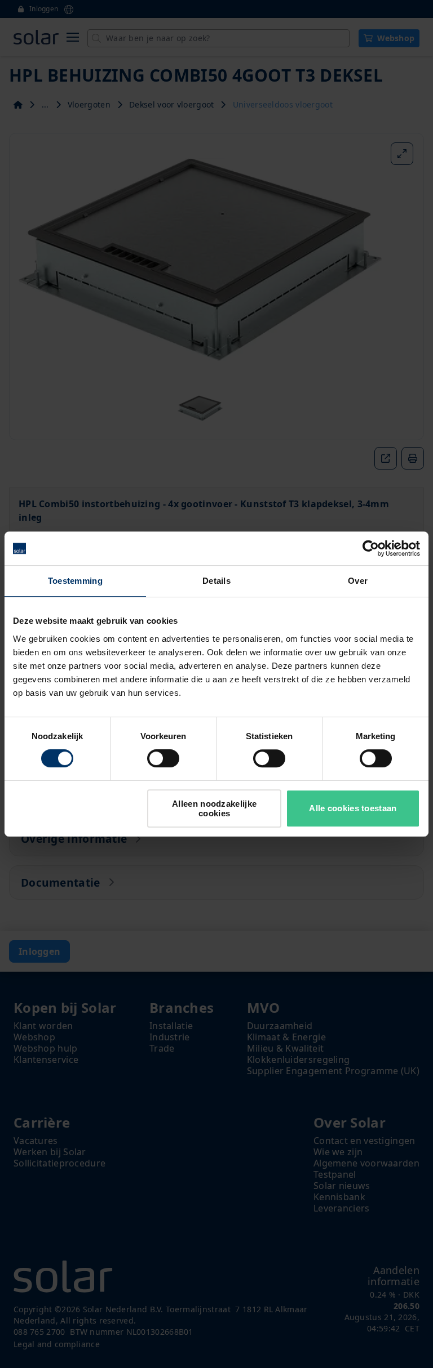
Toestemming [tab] (75, 580)
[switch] (163, 758)
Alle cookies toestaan (352, 808)
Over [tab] (358, 580)
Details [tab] (216, 580)
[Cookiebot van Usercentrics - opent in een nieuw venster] (370, 548)
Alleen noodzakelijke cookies (214, 808)
